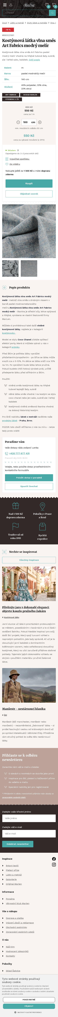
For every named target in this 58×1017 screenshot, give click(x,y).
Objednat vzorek (29, 193)
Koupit (29, 183)
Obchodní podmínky (16, 927)
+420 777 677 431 (19, 453)
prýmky (15, 347)
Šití (5, 715)
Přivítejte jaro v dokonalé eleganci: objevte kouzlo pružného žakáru (25, 609)
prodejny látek (9, 420)
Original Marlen (14, 884)
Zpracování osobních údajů (20, 932)
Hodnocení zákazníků (17, 951)
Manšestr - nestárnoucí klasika (23, 708)
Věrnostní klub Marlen (17, 903)
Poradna (10, 899)
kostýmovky (8, 333)
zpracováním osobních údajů (13, 797)
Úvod (4, 23)
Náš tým (10, 946)
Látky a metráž (17, 23)
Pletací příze (12, 870)
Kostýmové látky (11, 617)
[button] (12, 150)
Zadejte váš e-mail (12, 827)
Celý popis (34, 59)
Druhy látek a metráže (37, 23)
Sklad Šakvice (13, 970)
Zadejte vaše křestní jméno (16, 811)
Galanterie (11, 879)
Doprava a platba (15, 918)
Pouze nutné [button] (29, 1000)
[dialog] (29, 996)
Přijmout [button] (29, 1006)
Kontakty (10, 956)
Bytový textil (12, 865)
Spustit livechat (29, 486)
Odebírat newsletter (18, 844)
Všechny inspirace (29, 560)
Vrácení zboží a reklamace (20, 922)
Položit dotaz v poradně (29, 477)
